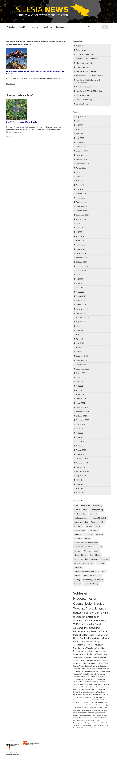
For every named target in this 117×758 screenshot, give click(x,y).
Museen (35, 27)
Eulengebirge (101, 679)
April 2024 (80, 236)
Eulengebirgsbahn (100, 712)
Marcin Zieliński (85, 666)
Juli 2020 (79, 429)
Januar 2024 (80, 249)
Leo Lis (105, 723)
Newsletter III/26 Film (84, 87)
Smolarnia (98, 717)
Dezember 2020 (82, 407)
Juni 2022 (79, 330)
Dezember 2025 (82, 151)
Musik (96, 551)
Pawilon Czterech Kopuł (100, 707)
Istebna (101, 705)
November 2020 (82, 412)
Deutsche (106, 702)
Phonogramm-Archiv (90, 723)
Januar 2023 (80, 300)
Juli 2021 (79, 377)
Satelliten (94, 635)
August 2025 (81, 168)
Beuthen (84, 638)
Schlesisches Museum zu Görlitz (86, 571)
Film (103, 522)
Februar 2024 (81, 245)
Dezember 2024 (82, 202)
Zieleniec (102, 697)
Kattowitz (78, 539)
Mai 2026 (79, 129)
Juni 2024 (79, 228)
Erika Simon (87, 715)
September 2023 (82, 266)
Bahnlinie (92, 689)
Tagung (77, 576)
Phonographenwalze (78, 723)
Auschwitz (77, 674)
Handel (75, 712)
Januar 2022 (80, 352)
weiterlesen (10, 84)
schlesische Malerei (78, 717)
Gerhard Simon (87, 710)
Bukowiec (101, 677)
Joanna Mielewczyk (88, 671)
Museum (87, 551)
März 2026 (80, 138)
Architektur (85, 506)
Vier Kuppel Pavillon (102, 671)
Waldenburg (87, 580)
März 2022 (80, 343)
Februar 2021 (81, 399)
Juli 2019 (79, 480)
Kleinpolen (93, 677)
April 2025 (80, 185)
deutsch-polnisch (81, 518)
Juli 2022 (79, 326)
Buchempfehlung (96, 510)
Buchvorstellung (80, 514)
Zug (82, 660)
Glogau (96, 682)
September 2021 (82, 369)
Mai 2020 (79, 437)
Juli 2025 (79, 172)
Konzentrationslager (86, 700)
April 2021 (79, 390)
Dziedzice (90, 720)
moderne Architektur (90, 692)
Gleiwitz (89, 526)
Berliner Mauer (86, 697)
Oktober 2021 (81, 365)
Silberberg (90, 684)
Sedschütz (86, 717)
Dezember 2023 (82, 253)
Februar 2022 (81, 347)
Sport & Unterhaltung (84, 100)
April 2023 (80, 288)
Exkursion (94, 522)
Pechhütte (99, 720)
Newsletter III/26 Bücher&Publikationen (91, 76)
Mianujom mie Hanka (80, 694)
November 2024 (82, 206)
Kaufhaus (83, 712)
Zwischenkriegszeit (101, 694)
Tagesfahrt (101, 692)
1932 (102, 700)
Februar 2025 (81, 194)
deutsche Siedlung (78, 710)
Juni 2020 (79, 433)
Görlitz (97, 526)
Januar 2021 (80, 403)
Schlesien (78, 567)
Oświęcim (76, 700)
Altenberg (76, 679)
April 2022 (80, 339)
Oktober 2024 (81, 211)
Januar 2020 (80, 454)
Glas (98, 654)
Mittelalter (81, 669)
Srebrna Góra (96, 700)
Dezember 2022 (82, 305)
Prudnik (106, 684)
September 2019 (82, 471)
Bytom (99, 638)
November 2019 (82, 463)
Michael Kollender (86, 725)
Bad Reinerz (97, 660)
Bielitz (97, 674)
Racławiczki (104, 717)
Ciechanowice (85, 702)
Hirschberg (93, 530)
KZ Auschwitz (81, 707)
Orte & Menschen (83, 95)
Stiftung (76, 697)
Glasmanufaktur (78, 682)
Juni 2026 (79, 125)
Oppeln (77, 563)
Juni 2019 (79, 484)
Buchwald (83, 679)
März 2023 (80, 292)
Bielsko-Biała (96, 666)
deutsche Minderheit (98, 518)
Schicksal (105, 669)
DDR (80, 697)
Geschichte (78, 526)
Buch (85, 510)
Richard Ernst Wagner (96, 702)
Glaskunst (104, 654)
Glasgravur (85, 689)
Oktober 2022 (81, 313)
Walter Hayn (84, 728)
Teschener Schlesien (82, 657)
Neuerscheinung (91, 641)
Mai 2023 (79, 283)
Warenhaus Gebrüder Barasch (100, 710)
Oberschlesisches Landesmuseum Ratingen (91, 559)
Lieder (108, 700)
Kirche (87, 539)
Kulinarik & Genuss (83, 67)
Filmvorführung (92, 663)
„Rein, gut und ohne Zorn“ (19, 95)
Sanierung (101, 563)
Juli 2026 (79, 121)
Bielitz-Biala (103, 663)
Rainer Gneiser (77, 728)
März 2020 (80, 446)
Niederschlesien (80, 555)
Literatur (77, 551)
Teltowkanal (99, 728)
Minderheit (78, 641)
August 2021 (81, 373)
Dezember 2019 (82, 459)
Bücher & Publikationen (85, 54)
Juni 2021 (79, 382)
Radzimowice (89, 682)
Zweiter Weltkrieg (91, 584)
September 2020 (82, 420)
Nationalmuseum (78, 705)
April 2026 (80, 134)
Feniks (79, 712)
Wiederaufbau (84, 677)
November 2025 (82, 155)
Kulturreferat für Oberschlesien (86, 543)
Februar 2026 (81, 142)
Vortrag (77, 580)
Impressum (61, 27)
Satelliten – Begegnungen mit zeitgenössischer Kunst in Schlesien (90, 651)
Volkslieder (86, 687)
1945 (76, 506)
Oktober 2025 (81, 159)
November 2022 (82, 309)
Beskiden (83, 684)
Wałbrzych (99, 580)
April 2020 (80, 441)
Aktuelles (11, 27)
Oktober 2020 (81, 416)
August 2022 (81, 322)
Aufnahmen (76, 720)
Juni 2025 (79, 176)
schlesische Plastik (102, 715)
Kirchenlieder (83, 720)
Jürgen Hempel (100, 689)
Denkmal (93, 514)
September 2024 (82, 215)
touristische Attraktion (91, 576)
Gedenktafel (92, 679)
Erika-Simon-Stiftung (94, 669)
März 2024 (80, 241)
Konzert (92, 638)
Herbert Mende (77, 725)
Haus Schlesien (80, 530)
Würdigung (91, 694)
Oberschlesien (95, 555)
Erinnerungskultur (81, 522)
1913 (94, 720)
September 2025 (82, 164)
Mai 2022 (79, 335)
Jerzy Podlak (77, 689)
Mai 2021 (79, 386)
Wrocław (77, 584)
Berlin (93, 654)
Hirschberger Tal (79, 663)
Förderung (94, 715)
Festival (105, 660)
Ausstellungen (81, 50)
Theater (88, 660)
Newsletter (47, 27)
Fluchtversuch (95, 725)
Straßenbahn (95, 697)
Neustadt (101, 684)
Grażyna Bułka (77, 692)
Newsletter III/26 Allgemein (86, 71)
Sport (104, 571)
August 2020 (81, 424)
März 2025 (80, 189)
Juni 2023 (79, 279)
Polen (106, 638)
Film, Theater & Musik (84, 63)
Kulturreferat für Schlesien (84, 547)
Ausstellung (97, 506)
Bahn (86, 635)
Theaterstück (77, 687)
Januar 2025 (80, 198)
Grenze (76, 666)
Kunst (99, 547)
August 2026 (81, 117)
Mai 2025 (79, 181)
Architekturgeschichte (84, 645)
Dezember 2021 (82, 356)
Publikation (78, 635)
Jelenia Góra (79, 534)
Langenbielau (90, 712)
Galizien (96, 705)
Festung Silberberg (88, 674)
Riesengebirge (88, 563)
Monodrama (77, 702)
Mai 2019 (79, 489)
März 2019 (80, 493)
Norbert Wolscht (104, 725)
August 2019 (81, 476)
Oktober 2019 (81, 467)
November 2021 (82, 360)
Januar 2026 (80, 146)
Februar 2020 (81, 450)
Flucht (76, 638)
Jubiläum (89, 534)
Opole (104, 631)
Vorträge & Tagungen (84, 104)
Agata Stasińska (89, 707)
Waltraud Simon (89, 705)
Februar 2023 (81, 296)
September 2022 (82, 318)
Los (105, 700)
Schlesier (76, 671)
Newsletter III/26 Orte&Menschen (89, 91)
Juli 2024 (79, 223)
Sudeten (96, 657)
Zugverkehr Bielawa (78, 715)
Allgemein (80, 46)
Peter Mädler (92, 728)
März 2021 (80, 394)
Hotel (95, 684)
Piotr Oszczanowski (102, 687)
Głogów (92, 687)
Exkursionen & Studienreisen (87, 59)
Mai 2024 (79, 232)
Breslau (77, 510)
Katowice (99, 534)
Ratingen (103, 635)
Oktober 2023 (81, 262)
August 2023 (81, 271)
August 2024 (81, 219)
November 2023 (82, 258)
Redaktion (23, 27)
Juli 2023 (79, 275)
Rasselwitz (92, 717)
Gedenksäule (99, 723)
